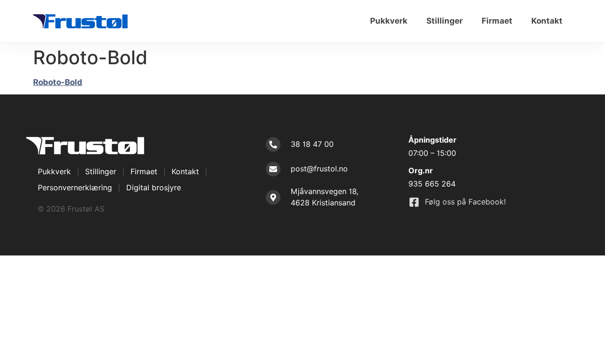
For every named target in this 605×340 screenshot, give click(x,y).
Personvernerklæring (75, 187)
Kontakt (546, 21)
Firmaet (497, 21)
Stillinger (444, 21)
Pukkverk (388, 21)
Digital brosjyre (153, 187)
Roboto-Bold (57, 82)
